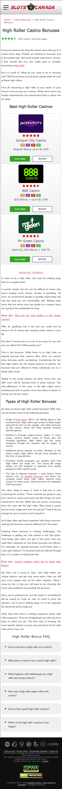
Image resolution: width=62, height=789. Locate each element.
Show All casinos (31, 272)
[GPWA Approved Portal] (31, 771)
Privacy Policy (22, 751)
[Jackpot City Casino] (31, 123)
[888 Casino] (31, 174)
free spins (21, 419)
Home (7, 19)
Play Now (20, 159)
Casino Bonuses (22, 19)
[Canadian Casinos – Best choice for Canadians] (33, 10)
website (45, 761)
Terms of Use (9, 751)
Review (42, 159)
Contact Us (53, 751)
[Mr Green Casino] (31, 224)
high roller (19, 65)
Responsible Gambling (38, 751)
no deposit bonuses (32, 476)
